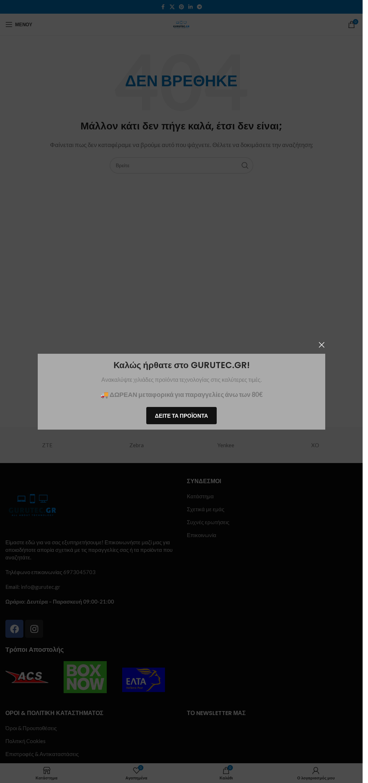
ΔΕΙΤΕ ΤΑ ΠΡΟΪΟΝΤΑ (181, 415)
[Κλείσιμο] (322, 345)
